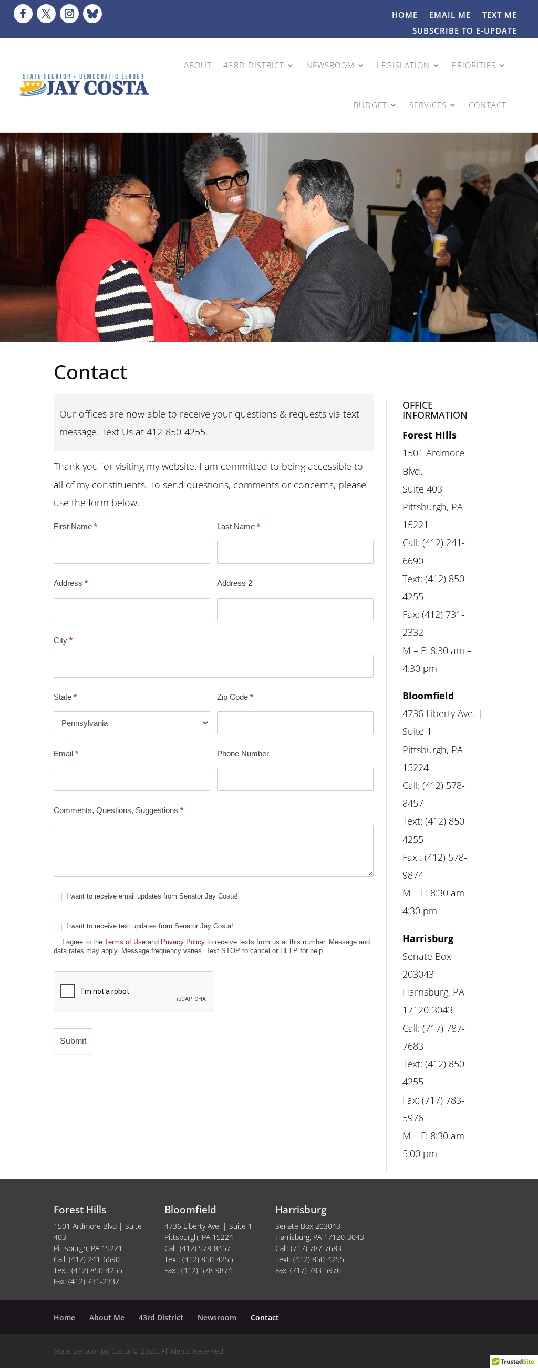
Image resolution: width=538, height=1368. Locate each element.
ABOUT (198, 65)
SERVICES (428, 105)
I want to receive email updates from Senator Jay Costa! (151, 896)
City (63, 640)
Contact (265, 1317)
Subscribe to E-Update (464, 31)
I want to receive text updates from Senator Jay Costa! (212, 938)
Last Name (238, 526)
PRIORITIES (474, 65)
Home (405, 15)
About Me (107, 1317)
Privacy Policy (183, 942)
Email (66, 753)
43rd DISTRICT (253, 65)
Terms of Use (125, 942)
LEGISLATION (403, 65)
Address (71, 583)
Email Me (450, 15)
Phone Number (243, 753)
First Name (75, 526)
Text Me (499, 15)
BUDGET (370, 105)
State (65, 696)
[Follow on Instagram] (69, 13)
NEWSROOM (330, 65)
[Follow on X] (46, 13)
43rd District (161, 1317)
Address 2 (234, 583)
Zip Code (235, 696)
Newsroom (217, 1317)
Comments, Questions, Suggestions (118, 810)
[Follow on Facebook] (23, 13)
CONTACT (487, 105)
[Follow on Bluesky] (92, 13)
